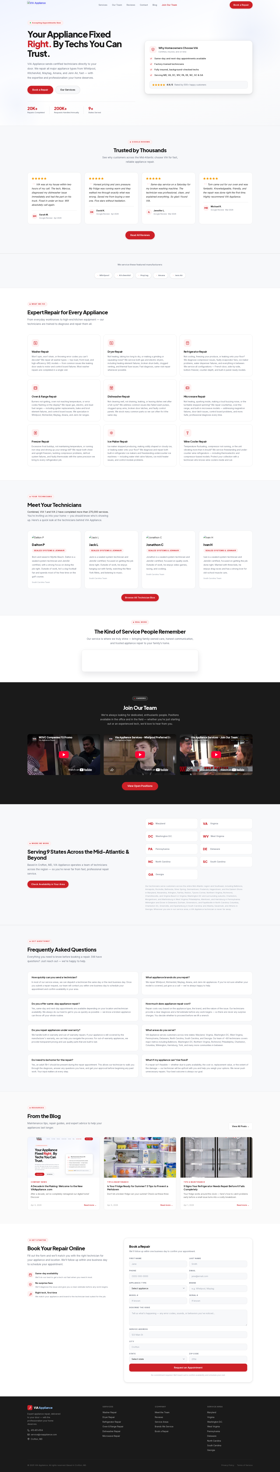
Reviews (131, 5)
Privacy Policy (227, 1465)
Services (103, 5)
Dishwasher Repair (111, 1431)
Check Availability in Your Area (48, 884)
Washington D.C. (215, 1422)
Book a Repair (241, 4)
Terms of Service (245, 1465)
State (132, 1354)
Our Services (67, 89)
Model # (133, 1295)
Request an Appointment (188, 1367)
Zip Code (194, 1354)
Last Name (195, 1258)
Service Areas (161, 1422)
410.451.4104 (37, 1430)
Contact (144, 5)
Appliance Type (138, 1283)
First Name (135, 1258)
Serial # (193, 1295)
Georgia (211, 1450)
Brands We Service (164, 1426)
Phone (132, 1271)
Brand (192, 1283)
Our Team (117, 5)
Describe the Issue (139, 1307)
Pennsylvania (213, 1431)
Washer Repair (110, 1412)
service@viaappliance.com (44, 1434)
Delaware (211, 1436)
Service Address (138, 1329)
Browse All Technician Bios (140, 597)
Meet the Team (162, 1412)
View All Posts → (240, 1126)
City (131, 1341)
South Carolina (214, 1445)
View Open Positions (140, 786)
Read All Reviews (140, 235)
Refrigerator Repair (112, 1422)
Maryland (211, 1412)
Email (192, 1271)
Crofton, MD (36, 1439)
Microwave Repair (111, 1436)
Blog (155, 5)
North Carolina (214, 1441)
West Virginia (213, 1426)
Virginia (210, 1417)
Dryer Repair (109, 1417)
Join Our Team (169, 5)
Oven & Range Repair (113, 1426)
